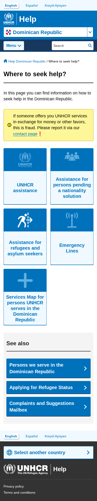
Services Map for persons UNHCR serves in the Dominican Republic (25, 308)
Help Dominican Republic (27, 61)
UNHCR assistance (25, 187)
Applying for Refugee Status (41, 387)
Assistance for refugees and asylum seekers (25, 248)
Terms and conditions (19, 492)
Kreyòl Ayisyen (55, 5)
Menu (11, 46)
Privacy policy (14, 486)
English (11, 5)
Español (32, 5)
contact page (25, 134)
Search (90, 45)
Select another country (39, 452)
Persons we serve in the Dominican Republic (36, 368)
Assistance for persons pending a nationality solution (72, 188)
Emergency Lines (72, 248)
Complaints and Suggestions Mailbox (41, 406)
